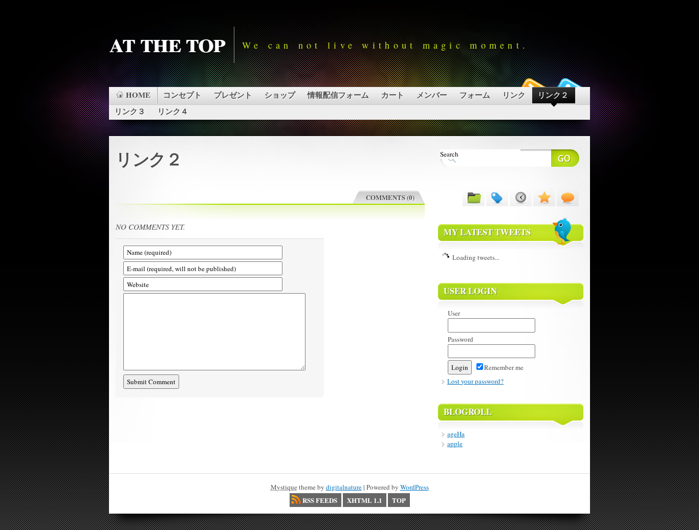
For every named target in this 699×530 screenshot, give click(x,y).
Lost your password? (475, 381)
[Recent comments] (568, 197)
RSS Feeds (319, 500)
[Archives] (521, 197)
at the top (167, 42)
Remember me (503, 367)
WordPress (414, 487)
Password (460, 339)
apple (455, 443)
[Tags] (497, 197)
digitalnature (344, 487)
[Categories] (474, 197)
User (454, 313)
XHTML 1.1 (364, 500)
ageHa (456, 433)
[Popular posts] (544, 197)
